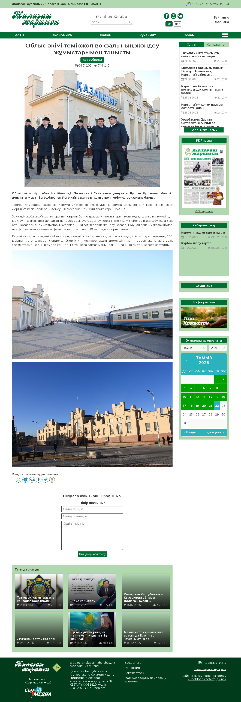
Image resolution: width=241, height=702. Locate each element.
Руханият (147, 35)
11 (191, 396)
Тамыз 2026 (204, 360)
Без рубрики (92, 59)
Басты (18, 35)
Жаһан (105, 35)
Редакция (132, 668)
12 (197, 396)
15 (216, 396)
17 (184, 405)
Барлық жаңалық (204, 130)
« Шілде (190, 432)
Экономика (62, 35)
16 (223, 396)
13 (204, 396)
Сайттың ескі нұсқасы (210, 669)
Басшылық (132, 662)
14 (210, 396)
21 (210, 405)
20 (204, 405)
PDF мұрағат (204, 211)
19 (197, 405)
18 (191, 405)
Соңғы (191, 44)
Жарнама (222, 22)
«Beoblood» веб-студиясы (207, 679)
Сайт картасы (134, 673)
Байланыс (221, 17)
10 (184, 396)
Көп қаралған (216, 44)
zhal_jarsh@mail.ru (113, 16)
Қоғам (189, 35)
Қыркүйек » (215, 432)
